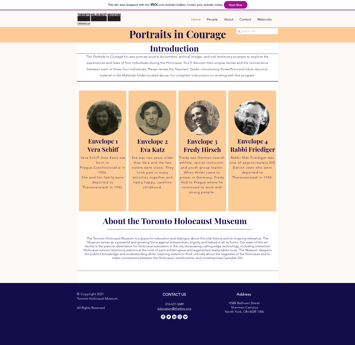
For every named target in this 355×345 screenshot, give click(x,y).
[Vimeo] (185, 317)
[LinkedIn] (174, 317)
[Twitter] (168, 317)
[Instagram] (180, 317)
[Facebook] (163, 317)
